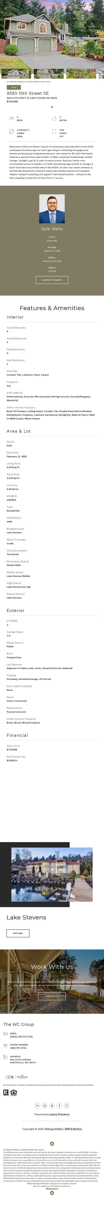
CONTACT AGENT (52, 280)
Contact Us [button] (52, 996)
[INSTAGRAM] (66, 1105)
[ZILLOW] (44, 1105)
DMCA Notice (73, 1128)
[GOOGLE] (52, 1105)
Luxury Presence (59, 1114)
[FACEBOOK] (59, 1105)
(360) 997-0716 (18, 1048)
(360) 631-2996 (52, 250)
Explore (18, 933)
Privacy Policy (54, 1128)
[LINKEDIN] (37, 1105)
